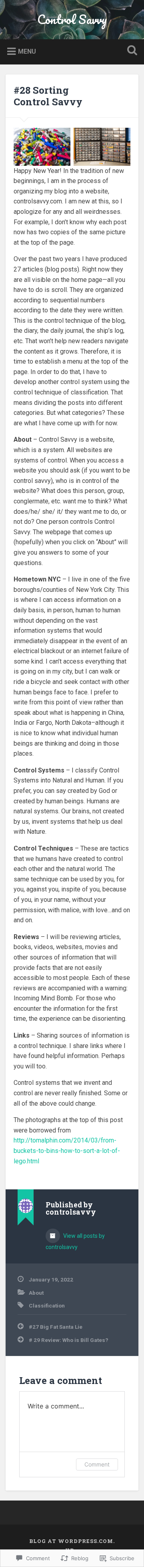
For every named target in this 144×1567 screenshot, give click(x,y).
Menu (27, 51)
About (36, 1292)
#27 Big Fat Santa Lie (55, 1327)
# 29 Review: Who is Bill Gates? (68, 1340)
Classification (47, 1305)
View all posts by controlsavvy (75, 1241)
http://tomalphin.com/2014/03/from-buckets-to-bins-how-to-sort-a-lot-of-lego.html (67, 1151)
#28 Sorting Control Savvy (48, 96)
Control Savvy (72, 19)
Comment (97, 1464)
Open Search (130, 51)
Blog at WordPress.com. (72, 1541)
